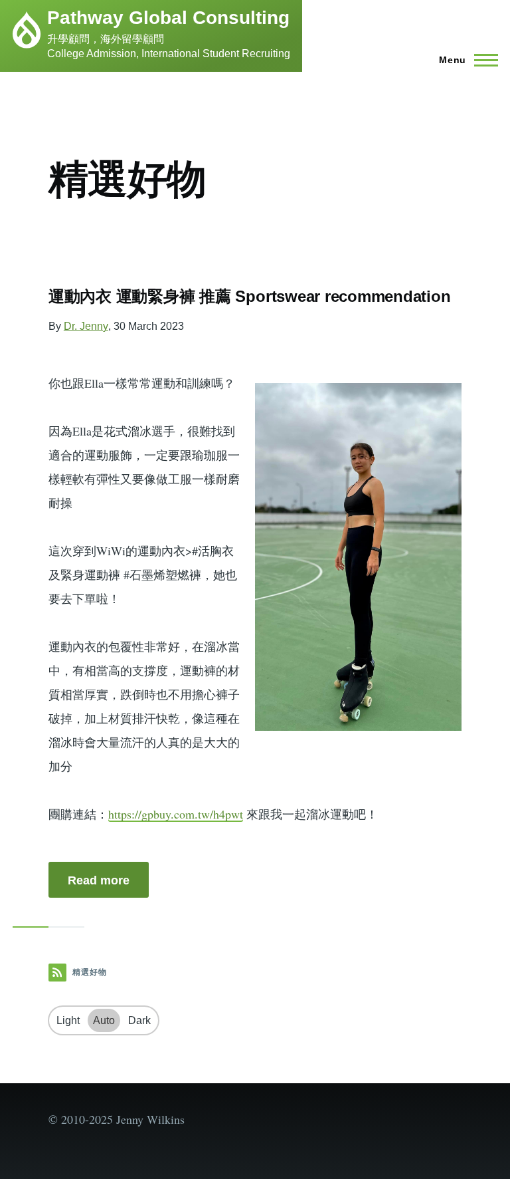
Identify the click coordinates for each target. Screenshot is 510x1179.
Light (68, 1020)
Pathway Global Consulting (168, 17)
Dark (139, 1020)
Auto (104, 1020)
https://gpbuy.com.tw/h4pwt (175, 814)
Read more (98, 880)
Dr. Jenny (86, 326)
